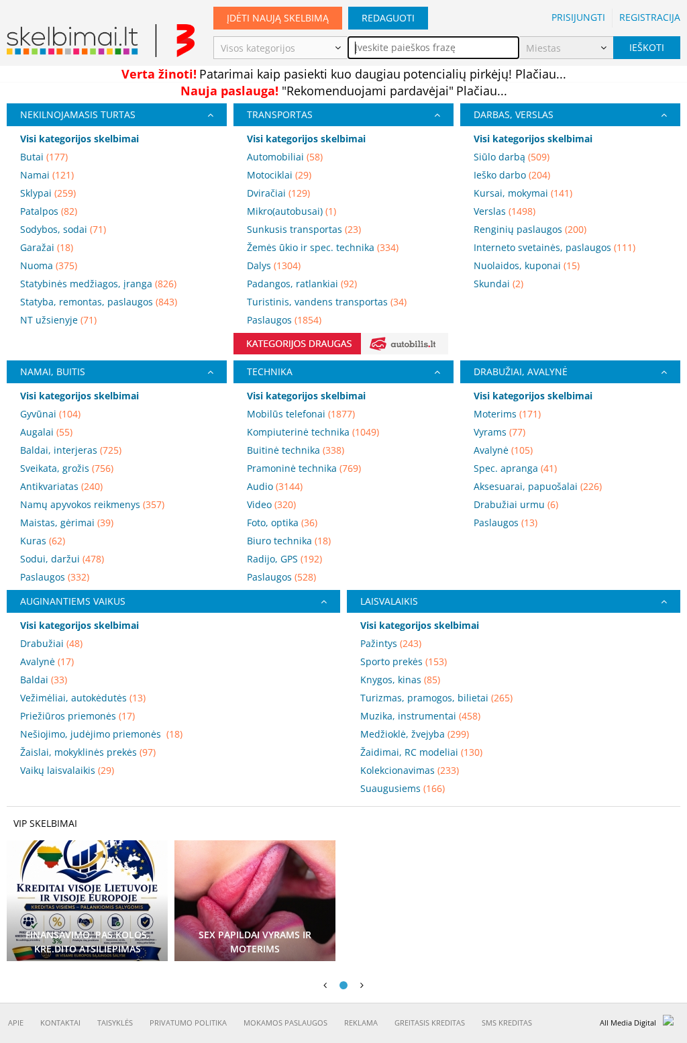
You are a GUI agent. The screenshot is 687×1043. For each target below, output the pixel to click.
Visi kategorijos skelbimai (79, 138)
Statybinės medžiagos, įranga (98, 283)
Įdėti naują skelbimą (278, 17)
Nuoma (48, 265)
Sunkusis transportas (304, 229)
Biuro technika (289, 540)
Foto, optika (282, 522)
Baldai (43, 679)
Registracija (649, 17)
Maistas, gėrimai (66, 522)
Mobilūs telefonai (301, 413)
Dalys (274, 265)
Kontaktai (60, 1022)
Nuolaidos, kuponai (527, 265)
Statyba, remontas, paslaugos (98, 301)
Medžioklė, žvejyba (414, 734)
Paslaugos (284, 319)
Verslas (504, 211)
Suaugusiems (402, 788)
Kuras (42, 540)
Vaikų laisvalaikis (67, 770)
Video (271, 504)
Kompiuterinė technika (313, 432)
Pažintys (390, 643)
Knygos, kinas (400, 679)
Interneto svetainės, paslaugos (554, 247)
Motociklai (279, 174)
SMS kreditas (507, 1022)
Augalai (46, 432)
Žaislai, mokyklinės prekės (88, 752)
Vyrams (499, 432)
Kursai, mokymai (523, 193)
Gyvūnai (50, 413)
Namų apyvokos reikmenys (92, 504)
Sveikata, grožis (66, 468)
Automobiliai (285, 156)
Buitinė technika (295, 450)
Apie (15, 1022)
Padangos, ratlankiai (302, 283)
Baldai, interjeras (70, 450)
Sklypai (48, 193)
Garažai (46, 247)
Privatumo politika (188, 1022)
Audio (275, 486)
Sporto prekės (403, 661)
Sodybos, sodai (63, 229)
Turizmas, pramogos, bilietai (436, 697)
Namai (47, 174)
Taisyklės (115, 1022)
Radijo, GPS (284, 558)
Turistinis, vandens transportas (327, 301)
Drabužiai (51, 643)
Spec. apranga (515, 468)
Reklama (361, 1022)
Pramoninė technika (304, 468)
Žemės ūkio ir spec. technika (323, 247)
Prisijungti (578, 17)
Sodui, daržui (62, 558)
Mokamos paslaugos (285, 1022)
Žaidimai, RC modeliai (421, 752)
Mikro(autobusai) (291, 211)
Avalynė (503, 450)
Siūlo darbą (511, 156)
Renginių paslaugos (530, 229)
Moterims (507, 413)
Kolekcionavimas (409, 770)
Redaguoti (388, 17)
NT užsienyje (58, 319)
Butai (44, 156)
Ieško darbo (512, 174)
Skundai (498, 283)
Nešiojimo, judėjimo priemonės (101, 734)
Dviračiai (278, 193)
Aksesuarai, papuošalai (538, 486)
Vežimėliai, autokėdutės (83, 697)
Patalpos (48, 211)
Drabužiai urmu (516, 504)
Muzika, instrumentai (420, 715)
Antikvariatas (61, 486)
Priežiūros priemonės (77, 715)
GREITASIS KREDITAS (429, 1022)
